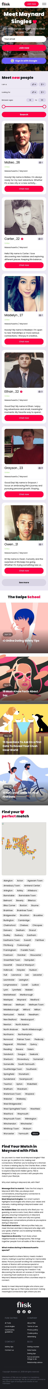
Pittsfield (21, 1044)
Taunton (8, 1084)
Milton (37, 1009)
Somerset (38, 1059)
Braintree (8, 910)
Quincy (33, 1044)
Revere (19, 1049)
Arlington (8, 890)
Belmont (8, 900)
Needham (34, 1014)
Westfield (35, 1108)
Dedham (20, 930)
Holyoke (21, 970)
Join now (31, 4)
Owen (9, 544)
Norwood (8, 1039)
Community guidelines (9, 1331)
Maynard (21, 999)
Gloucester (35, 955)
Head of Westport (25, 965)
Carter (9, 239)
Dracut (32, 930)
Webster (8, 1098)
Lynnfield (16, 989)
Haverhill (8, 965)
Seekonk (34, 1054)
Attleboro (32, 890)
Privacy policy (32, 1330)
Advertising (31, 1337)
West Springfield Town (15, 1108)
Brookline (38, 915)
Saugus (21, 1054)
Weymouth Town (12, 1118)
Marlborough (26, 994)
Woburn (27, 1128)
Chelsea (24, 925)
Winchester (26, 1123)
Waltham (8, 1089)
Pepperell (8, 1044)
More (35, 1133)
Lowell (25, 984)
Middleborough (11, 1009)
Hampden (29, 960)
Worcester (9, 1133)
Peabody (39, 1039)
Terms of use (32, 1326)
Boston (23, 905)
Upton (19, 1084)
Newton (7, 1024)
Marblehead (10, 994)
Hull (5, 974)
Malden (29, 989)
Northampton (25, 1034)
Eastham (31, 935)
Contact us (9, 1350)
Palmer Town (23, 1039)
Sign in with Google (26, 60)
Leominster (9, 979)
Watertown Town (12, 1094)
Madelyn (11, 315)
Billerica (31, 900)
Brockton (24, 915)
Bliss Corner (9, 905)
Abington (8, 880)
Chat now (24, 188)
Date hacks (31, 1350)
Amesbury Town (12, 885)
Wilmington (30, 1118)
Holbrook (8, 970)
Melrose (7, 1004)
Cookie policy (32, 1333)
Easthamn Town (12, 940)
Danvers (8, 930)
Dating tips (31, 1354)
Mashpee (8, 999)
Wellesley (21, 1098)
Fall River (39, 940)
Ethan (9, 391)
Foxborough (23, 945)
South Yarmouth (26, 1064)
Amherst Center (32, 885)
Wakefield (32, 1084)
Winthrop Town (11, 1128)
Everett (27, 940)
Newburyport (27, 1019)
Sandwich (8, 1054)
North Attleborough (32, 1029)
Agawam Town (35, 880)
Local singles (10, 1326)
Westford (8, 1113)
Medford (34, 999)
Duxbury (19, 935)
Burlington (9, 920)
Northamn (9, 1034)
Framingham (10, 950)
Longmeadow (10, 984)
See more (24, 582)
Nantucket (9, 1014)
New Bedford (10, 1019)
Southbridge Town (13, 1069)
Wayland (29, 1094)
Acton (20, 880)
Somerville (9, 1064)
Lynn (6, 989)
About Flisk (31, 1323)
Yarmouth (23, 1133)
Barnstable (9, 895)
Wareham (22, 1089)
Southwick (31, 1069)
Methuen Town (36, 1004)
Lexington (23, 979)
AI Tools (8, 1323)
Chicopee (37, 925)
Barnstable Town (27, 895)
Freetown (8, 955)
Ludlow (35, 984)
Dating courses (33, 1347)
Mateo (9, 162)
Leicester (37, 974)
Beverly (19, 900)
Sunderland (9, 1079)
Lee (27, 974)
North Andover (11, 1029)
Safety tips (9, 1347)
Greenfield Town (12, 960)
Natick (21, 1014)
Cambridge (23, 920)
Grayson (11, 468)
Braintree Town (24, 910)
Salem (30, 1049)
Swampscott (25, 1079)
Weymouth (22, 1113)
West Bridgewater (12, 1103)
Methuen (20, 1004)
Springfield (9, 1074)
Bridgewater (10, 915)
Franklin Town (27, 950)
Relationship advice (34, 1362)
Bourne (34, 905)
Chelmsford (9, 925)
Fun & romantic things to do (33, 1358)
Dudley (7, 935)
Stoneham (24, 1074)
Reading (8, 1049)
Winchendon (10, 1123)
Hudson (33, 970)
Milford (26, 1009)
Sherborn (8, 1059)
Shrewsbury (23, 1059)
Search (24, 114)
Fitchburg (8, 945)
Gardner (21, 955)
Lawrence (16, 974)
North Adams (22, 1024)
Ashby (20, 890)
